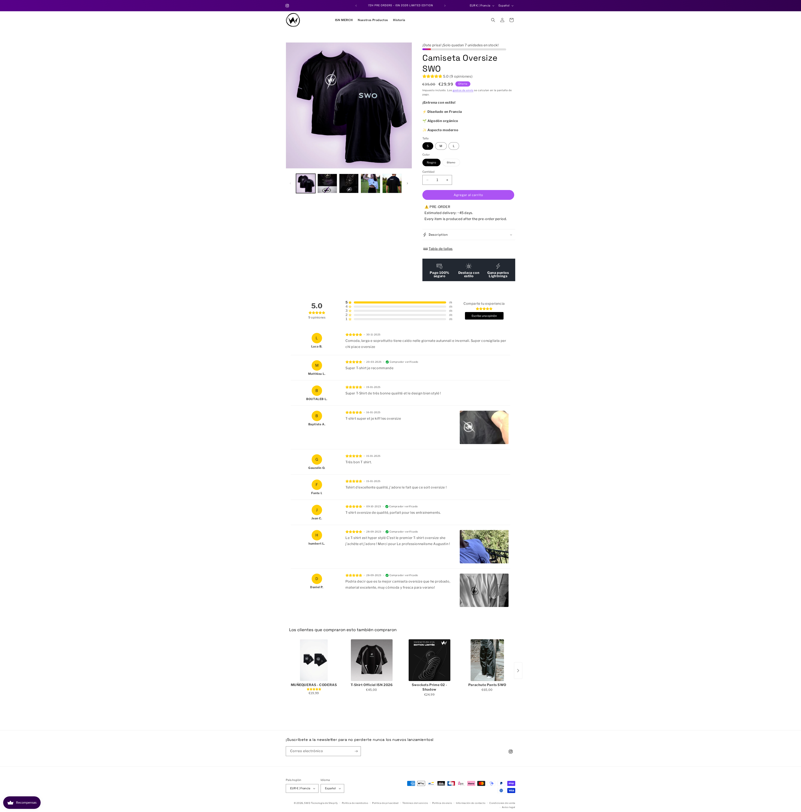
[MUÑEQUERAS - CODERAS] (313, 660)
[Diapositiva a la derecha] (407, 183)
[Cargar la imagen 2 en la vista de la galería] (327, 183)
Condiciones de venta (502, 803)
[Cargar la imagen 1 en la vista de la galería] (305, 183)
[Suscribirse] (356, 751)
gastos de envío (463, 90)
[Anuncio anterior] (356, 6)
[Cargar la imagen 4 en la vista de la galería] (370, 183)
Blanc (453, 163)
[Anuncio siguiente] (445, 6)
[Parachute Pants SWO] (487, 660)
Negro (431, 162)
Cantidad (428, 171)
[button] (493, 20)
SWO (307, 803)
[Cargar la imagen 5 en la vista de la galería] (392, 183)
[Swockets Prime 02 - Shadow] (429, 660)
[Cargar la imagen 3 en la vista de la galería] (349, 183)
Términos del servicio (415, 803)
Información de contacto (470, 803)
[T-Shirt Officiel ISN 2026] (371, 660)
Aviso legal (508, 807)
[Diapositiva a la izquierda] (290, 183)
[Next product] (518, 670)
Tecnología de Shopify (324, 803)
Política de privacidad (385, 803)
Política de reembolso (355, 803)
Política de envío (442, 803)
